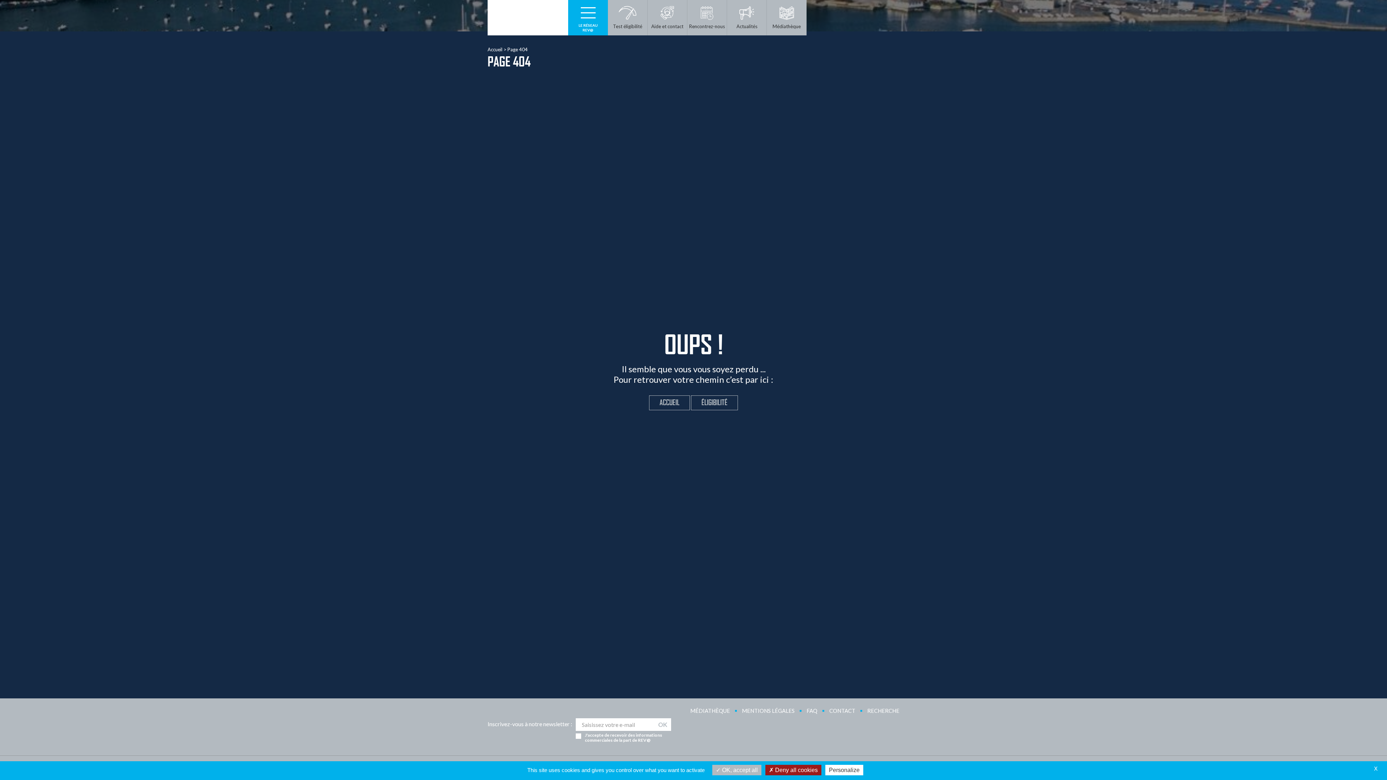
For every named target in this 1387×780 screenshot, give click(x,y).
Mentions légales (768, 710)
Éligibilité (714, 403)
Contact (842, 710)
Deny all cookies (796, 770)
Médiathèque (710, 710)
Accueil (495, 49)
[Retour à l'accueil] (528, 17)
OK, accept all (739, 770)
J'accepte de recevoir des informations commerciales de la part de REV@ (623, 738)
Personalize (844, 770)
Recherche (883, 710)
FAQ (812, 710)
